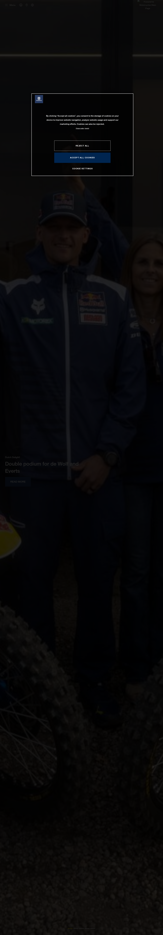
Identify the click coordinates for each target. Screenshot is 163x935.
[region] (82, 134)
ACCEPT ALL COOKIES (82, 158)
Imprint (87, 128)
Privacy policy (80, 128)
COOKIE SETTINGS (82, 168)
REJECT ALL (82, 146)
